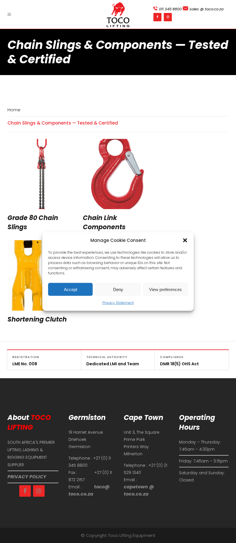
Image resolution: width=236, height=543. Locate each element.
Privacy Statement (118, 302)
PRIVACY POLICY (26, 476)
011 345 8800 (170, 9)
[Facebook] (157, 17)
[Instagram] (168, 17)
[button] (185, 240)
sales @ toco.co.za (206, 9)
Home (13, 110)
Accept (70, 289)
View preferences (165, 289)
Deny (118, 289)
